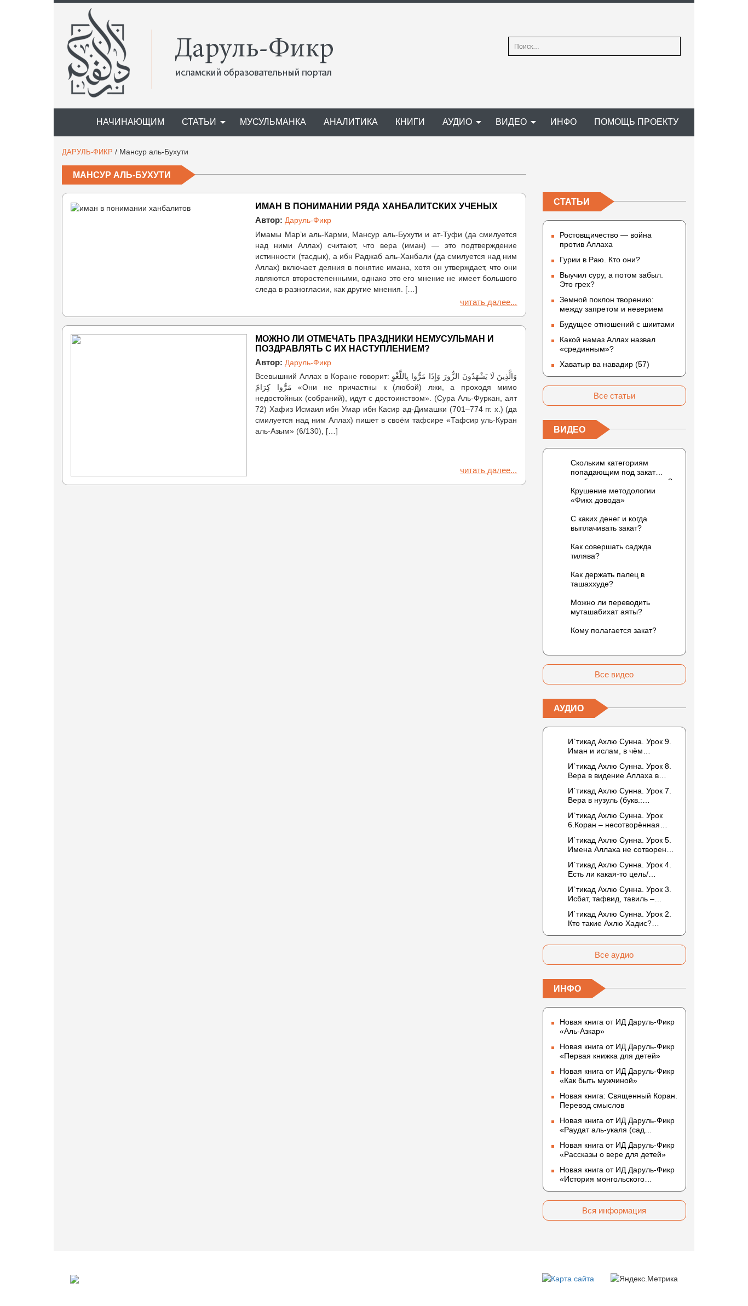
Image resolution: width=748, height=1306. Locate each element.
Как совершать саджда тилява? (611, 551)
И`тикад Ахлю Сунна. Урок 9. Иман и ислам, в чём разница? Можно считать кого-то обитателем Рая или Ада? (622, 746)
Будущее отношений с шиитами (617, 324)
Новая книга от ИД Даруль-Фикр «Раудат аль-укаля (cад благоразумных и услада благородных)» (617, 1125)
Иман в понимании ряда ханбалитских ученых (376, 206)
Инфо (563, 121)
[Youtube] (677, 169)
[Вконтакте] (551, 169)
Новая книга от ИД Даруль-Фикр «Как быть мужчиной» (617, 1076)
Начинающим (130, 121)
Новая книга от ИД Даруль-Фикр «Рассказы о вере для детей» (617, 1150)
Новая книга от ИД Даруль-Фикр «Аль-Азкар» (617, 1026)
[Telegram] (614, 169)
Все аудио (614, 954)
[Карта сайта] (568, 1278)
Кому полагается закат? (614, 630)
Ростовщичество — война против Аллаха (606, 240)
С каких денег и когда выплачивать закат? (609, 523)
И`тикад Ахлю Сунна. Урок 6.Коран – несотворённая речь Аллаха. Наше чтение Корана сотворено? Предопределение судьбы (616, 820)
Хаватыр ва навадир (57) (604, 364)
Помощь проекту (636, 121)
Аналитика (351, 121)
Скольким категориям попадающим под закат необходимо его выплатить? (621, 469)
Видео (511, 121)
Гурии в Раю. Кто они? (600, 259)
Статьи (199, 121)
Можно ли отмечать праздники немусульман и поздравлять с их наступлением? (374, 343)
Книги (410, 121)
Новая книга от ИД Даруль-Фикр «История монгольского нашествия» (617, 1174)
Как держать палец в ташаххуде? (608, 579)
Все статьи (614, 395)
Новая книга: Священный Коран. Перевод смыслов (618, 1100)
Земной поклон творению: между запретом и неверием (611, 304)
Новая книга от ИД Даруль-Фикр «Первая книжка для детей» (617, 1051)
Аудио (457, 121)
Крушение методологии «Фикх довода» (613, 495)
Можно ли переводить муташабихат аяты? (610, 607)
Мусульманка (273, 121)
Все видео (614, 674)
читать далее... (488, 302)
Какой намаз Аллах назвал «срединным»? (607, 344)
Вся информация (614, 1210)
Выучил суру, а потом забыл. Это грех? (611, 280)
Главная (70, 122)
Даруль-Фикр (308, 220)
